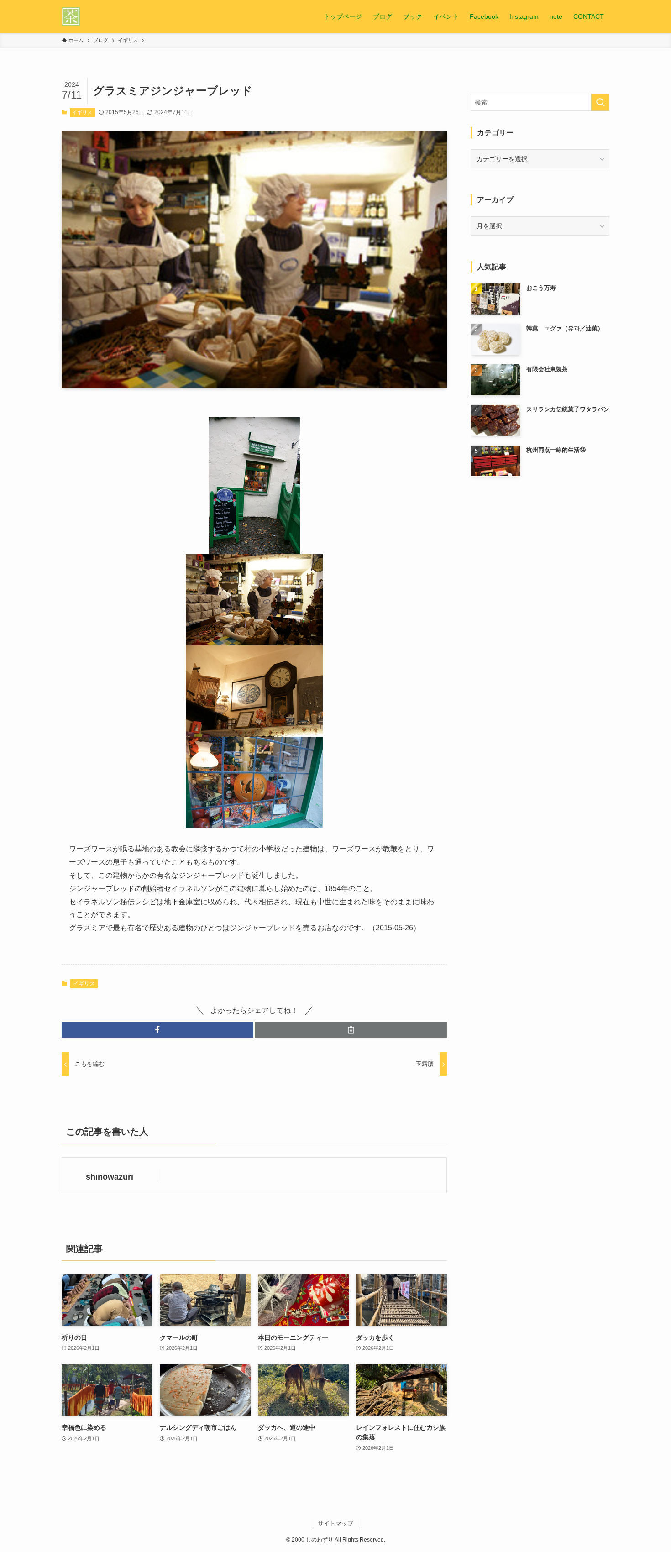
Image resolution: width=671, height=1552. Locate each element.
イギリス (82, 112)
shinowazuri (109, 1176)
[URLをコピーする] (351, 1030)
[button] (157, 1030)
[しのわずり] (71, 16)
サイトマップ (335, 1523)
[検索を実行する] (600, 102)
